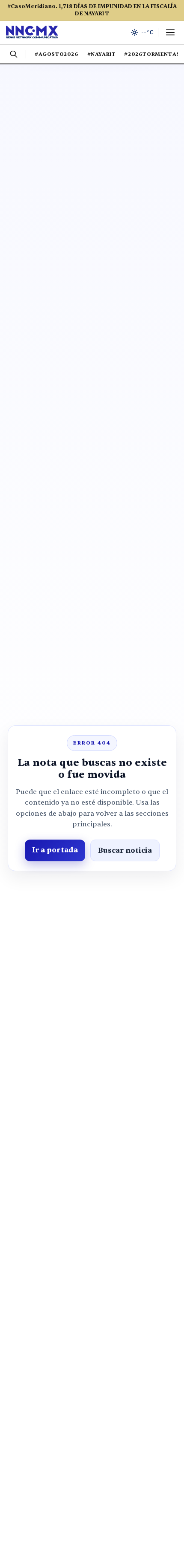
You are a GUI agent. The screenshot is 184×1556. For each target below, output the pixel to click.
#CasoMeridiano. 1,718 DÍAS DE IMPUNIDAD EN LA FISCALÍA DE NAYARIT (92, 10)
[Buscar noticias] (13, 54)
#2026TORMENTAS (152, 54)
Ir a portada (55, 850)
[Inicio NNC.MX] (32, 32)
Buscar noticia (125, 850)
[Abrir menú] (170, 32)
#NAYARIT (101, 54)
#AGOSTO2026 (57, 54)
